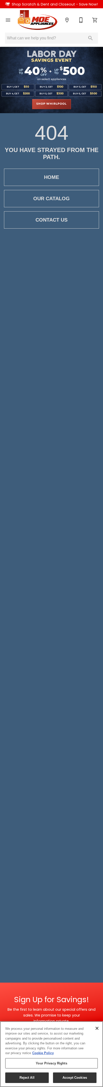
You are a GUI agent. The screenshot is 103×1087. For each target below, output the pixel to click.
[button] (8, 20)
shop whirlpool (51, 104)
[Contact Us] (81, 20)
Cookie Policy (43, 1053)
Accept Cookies (74, 1077)
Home (51, 177)
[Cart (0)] (95, 20)
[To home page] (37, 20)
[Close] (97, 1028)
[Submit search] (90, 38)
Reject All (27, 1077)
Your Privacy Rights (51, 1063)
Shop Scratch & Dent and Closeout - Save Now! (55, 4)
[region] (51, 1054)
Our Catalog (51, 198)
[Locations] (67, 20)
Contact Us (52, 220)
